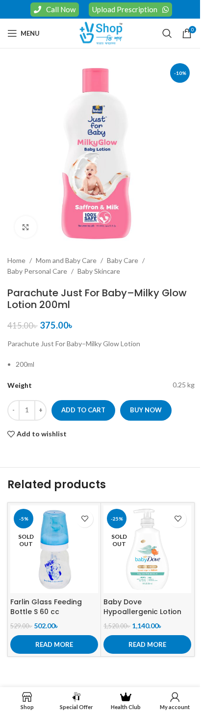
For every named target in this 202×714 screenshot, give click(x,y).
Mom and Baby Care (66, 260)
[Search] (167, 33)
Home (16, 260)
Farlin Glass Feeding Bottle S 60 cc (46, 607)
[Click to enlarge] (26, 227)
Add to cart (83, 410)
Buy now (146, 410)
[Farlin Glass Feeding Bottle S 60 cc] (54, 549)
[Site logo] (101, 32)
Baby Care (122, 260)
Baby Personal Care (37, 271)
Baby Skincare (98, 271)
